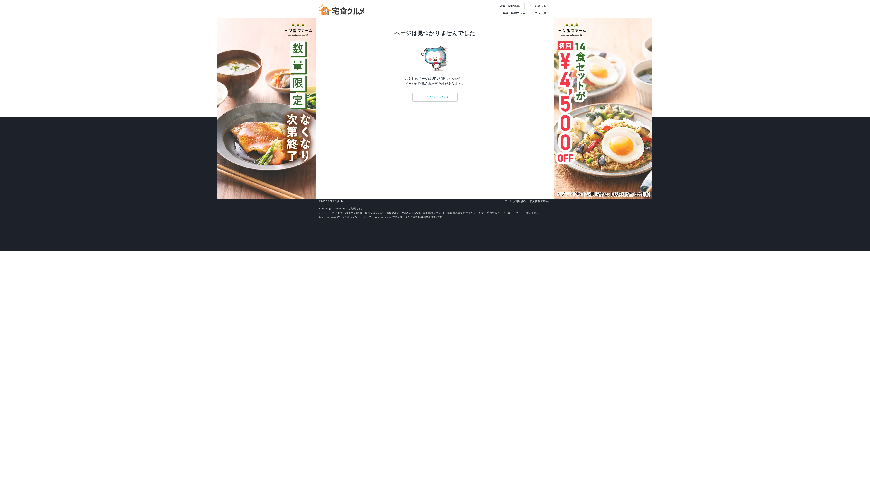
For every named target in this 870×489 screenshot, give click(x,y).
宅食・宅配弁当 (510, 6)
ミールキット (537, 6)
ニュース (540, 13)
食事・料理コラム (514, 13)
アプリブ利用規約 (515, 201)
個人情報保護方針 (540, 201)
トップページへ (433, 97)
